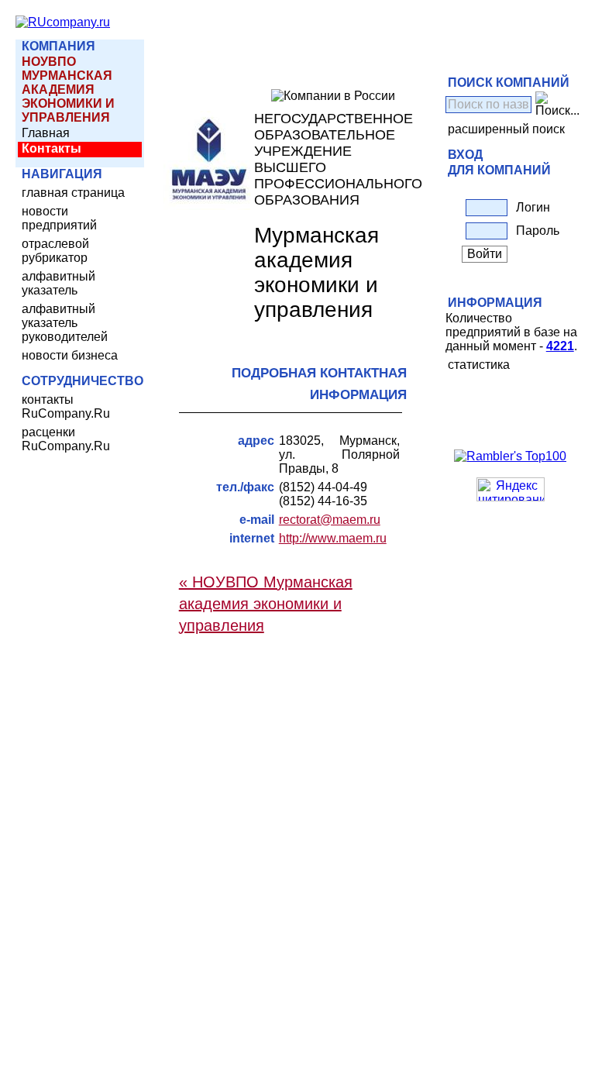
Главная (46, 132)
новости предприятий (59, 218)
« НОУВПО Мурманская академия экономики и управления (266, 603)
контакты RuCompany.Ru (66, 406)
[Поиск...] (557, 104)
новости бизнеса (70, 355)
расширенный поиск (506, 129)
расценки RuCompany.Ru (66, 439)
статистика (479, 364)
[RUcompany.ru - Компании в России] (62, 22)
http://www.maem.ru (333, 538)
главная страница (73, 192)
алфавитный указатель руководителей (65, 322)
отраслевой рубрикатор (55, 250)
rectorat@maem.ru (329, 519)
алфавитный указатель (58, 283)
